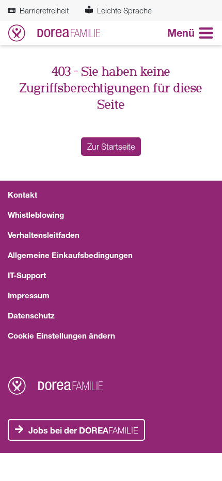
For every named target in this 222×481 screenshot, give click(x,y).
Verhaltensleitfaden (44, 234)
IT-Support (27, 275)
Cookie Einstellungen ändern (61, 335)
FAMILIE (83, 430)
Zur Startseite (111, 146)
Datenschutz (31, 315)
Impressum (29, 295)
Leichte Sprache (124, 10)
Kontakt (22, 194)
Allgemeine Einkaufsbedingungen (70, 255)
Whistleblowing (36, 214)
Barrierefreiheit (44, 10)
